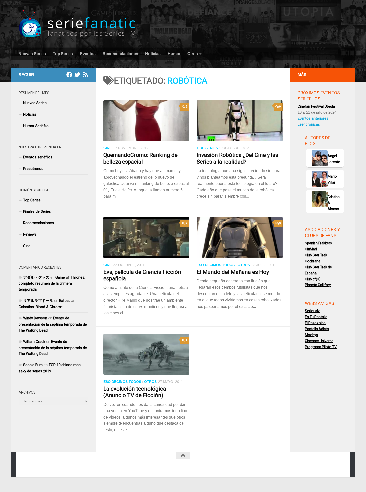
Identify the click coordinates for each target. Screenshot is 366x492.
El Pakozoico (315, 323)
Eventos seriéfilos (37, 157)
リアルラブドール (38, 300)
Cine (107, 148)
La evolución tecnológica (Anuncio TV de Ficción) (134, 392)
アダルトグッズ (36, 277)
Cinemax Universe (319, 341)
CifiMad (311, 249)
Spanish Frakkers (318, 243)
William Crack (34, 341)
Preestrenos (33, 168)
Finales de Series (37, 211)
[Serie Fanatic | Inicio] (77, 24)
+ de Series (207, 148)
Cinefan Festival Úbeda (316, 106)
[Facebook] (69, 75)
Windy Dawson (35, 318)
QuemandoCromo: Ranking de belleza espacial (140, 158)
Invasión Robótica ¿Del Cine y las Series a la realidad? (237, 158)
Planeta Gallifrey (318, 285)
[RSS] (85, 75)
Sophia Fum (33, 365)
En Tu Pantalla (316, 317)
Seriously (312, 311)
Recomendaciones (120, 54)
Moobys (311, 335)
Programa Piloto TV (321, 347)
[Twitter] (77, 75)
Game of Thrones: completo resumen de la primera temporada (52, 283)
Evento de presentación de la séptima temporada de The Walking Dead (53, 324)
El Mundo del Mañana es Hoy (233, 272)
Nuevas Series (32, 54)
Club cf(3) (312, 279)
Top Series (63, 54)
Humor (174, 54)
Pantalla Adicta (317, 329)
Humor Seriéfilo (36, 126)
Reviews (30, 234)
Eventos (88, 54)
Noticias (153, 54)
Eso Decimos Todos (216, 265)
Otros (192, 54)
